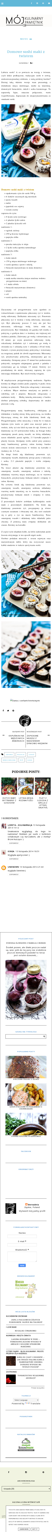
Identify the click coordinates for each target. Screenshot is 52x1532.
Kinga (11, 851)
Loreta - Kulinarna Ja (20, 825)
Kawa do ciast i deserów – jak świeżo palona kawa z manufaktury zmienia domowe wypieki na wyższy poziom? (31, 1362)
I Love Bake (11, 1327)
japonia (9, 754)
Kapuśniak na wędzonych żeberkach (16, 738)
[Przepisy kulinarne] (26, 1298)
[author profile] (26, 720)
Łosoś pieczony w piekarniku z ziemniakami (26, 1108)
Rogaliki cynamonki (25, 1331)
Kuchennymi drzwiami (16, 1316)
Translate (35, 1403)
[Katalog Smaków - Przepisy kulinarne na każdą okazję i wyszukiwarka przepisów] (26, 1450)
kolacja (20, 754)
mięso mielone (9, 760)
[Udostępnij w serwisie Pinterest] (13, 711)
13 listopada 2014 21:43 (32, 867)
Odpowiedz (14, 843)
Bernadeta (33, 1204)
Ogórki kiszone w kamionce (26, 1136)
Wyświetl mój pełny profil (32, 1211)
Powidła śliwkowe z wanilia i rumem (26, 943)
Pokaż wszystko (38, 1388)
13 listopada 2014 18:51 (28, 851)
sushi (29, 760)
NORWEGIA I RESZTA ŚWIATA (18, 1335)
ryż (21, 760)
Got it (35, 1529)
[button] (26, 39)
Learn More (24, 1529)
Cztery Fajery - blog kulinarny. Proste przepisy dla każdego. (25, 1352)
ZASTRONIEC (11, 1372)
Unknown (13, 867)
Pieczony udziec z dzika (26, 1079)
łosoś (31, 754)
